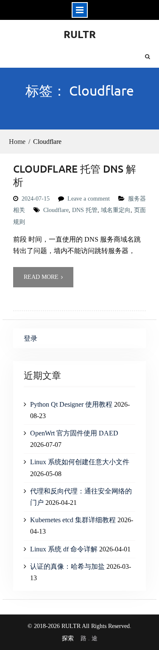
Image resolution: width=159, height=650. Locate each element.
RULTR (80, 34)
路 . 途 (89, 638)
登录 (30, 338)
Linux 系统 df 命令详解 (64, 549)
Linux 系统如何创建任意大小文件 (79, 461)
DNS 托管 (85, 210)
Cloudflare (56, 210)
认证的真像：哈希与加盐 (67, 566)
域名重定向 (116, 210)
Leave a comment (88, 199)
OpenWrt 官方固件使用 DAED (74, 433)
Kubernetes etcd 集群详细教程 (73, 519)
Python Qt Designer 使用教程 (71, 404)
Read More (41, 277)
